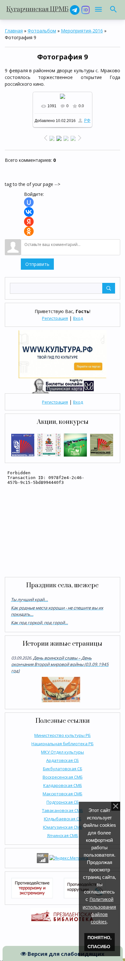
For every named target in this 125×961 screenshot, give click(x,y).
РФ (87, 120)
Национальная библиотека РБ (62, 744)
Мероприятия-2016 (82, 31)
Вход (78, 318)
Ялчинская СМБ (62, 835)
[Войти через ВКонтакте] (29, 212)
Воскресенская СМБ (63, 777)
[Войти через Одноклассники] (29, 231)
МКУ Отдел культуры (62, 752)
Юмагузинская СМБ (62, 827)
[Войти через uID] (29, 202)
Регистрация (55, 318)
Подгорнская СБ (62, 802)
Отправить (37, 264)
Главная (14, 31)
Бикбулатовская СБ (62, 769)
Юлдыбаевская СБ (62, 819)
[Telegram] (74, 9)
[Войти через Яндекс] (29, 221)
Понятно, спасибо (100, 942)
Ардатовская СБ (62, 760)
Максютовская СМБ (62, 794)
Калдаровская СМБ (62, 785)
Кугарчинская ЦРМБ (37, 9)
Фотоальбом (42, 31)
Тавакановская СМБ (62, 810)
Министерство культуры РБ (62, 735)
